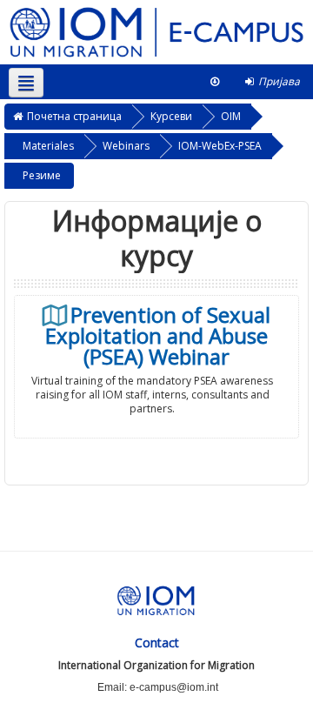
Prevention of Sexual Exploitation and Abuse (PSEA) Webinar (157, 336)
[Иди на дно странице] (214, 81)
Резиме (42, 175)
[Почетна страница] (156, 30)
